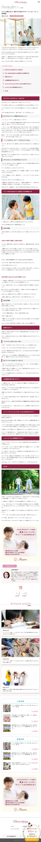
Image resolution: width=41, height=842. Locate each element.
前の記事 (17, 596)
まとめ (5, 90)
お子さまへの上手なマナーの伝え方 (13, 69)
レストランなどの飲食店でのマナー (13, 87)
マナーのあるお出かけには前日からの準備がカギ (16, 73)
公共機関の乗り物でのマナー (11, 80)
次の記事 (24, 596)
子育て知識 (13, 15)
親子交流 (20, 15)
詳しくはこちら (32, 840)
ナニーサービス (15, 829)
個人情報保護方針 (11, 836)
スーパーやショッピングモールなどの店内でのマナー (17, 83)
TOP (12, 826)
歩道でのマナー (8, 76)
